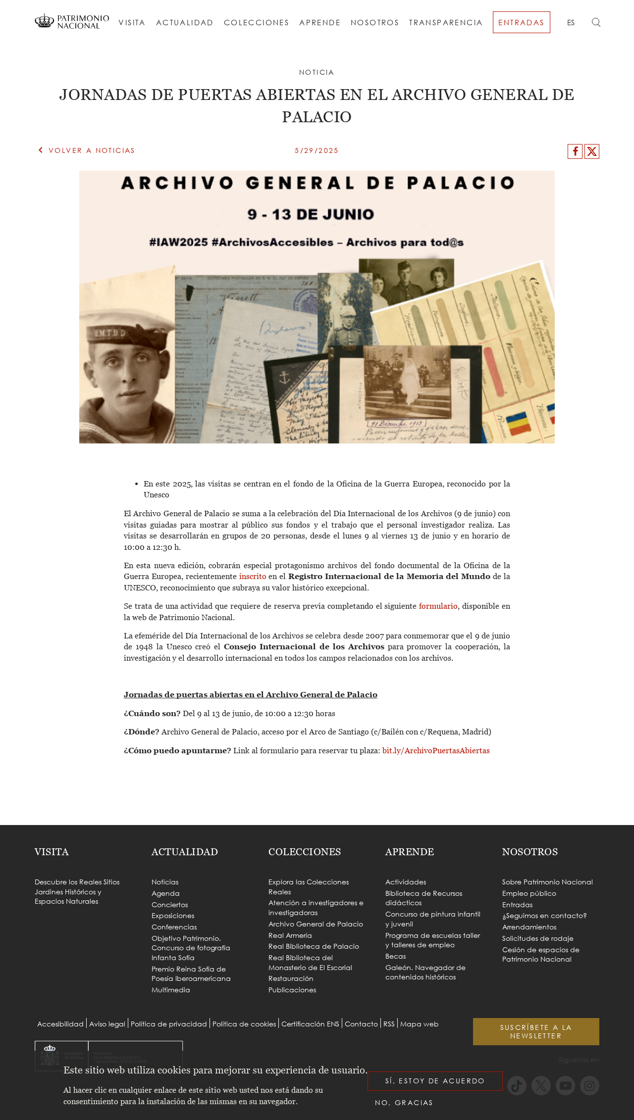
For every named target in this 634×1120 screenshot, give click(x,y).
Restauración (291, 978)
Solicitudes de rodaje (538, 938)
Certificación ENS (310, 1023)
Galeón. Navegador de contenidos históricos (425, 972)
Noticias (165, 881)
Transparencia (446, 22)
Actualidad (185, 22)
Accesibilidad (60, 1023)
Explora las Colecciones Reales (308, 886)
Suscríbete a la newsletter (536, 1031)
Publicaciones (292, 989)
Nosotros (375, 22)
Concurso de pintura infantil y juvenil (432, 918)
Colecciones (256, 22)
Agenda (166, 893)
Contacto (361, 1023)
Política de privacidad (169, 1023)
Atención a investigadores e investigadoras (316, 907)
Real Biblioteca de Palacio (313, 946)
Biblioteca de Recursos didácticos (423, 898)
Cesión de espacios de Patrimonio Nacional (541, 954)
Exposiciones (173, 915)
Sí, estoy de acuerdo (435, 1080)
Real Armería (290, 935)
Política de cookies (244, 1023)
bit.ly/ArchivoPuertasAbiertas (436, 750)
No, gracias (404, 1102)
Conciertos (170, 904)
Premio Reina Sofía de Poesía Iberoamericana (191, 973)
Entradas (521, 22)
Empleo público (529, 893)
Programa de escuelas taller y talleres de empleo (432, 940)
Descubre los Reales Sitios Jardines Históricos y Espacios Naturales (77, 891)
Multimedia (171, 989)
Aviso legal (107, 1023)
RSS (389, 1023)
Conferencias (174, 926)
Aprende (320, 22)
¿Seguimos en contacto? (544, 915)
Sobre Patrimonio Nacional (547, 881)
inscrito (254, 576)
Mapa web (419, 1023)
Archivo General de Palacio (315, 923)
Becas (395, 956)
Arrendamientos (529, 926)
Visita (132, 22)
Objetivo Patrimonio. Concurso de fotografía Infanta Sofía (191, 947)
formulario (438, 605)
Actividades (405, 881)
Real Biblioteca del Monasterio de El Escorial (310, 962)
